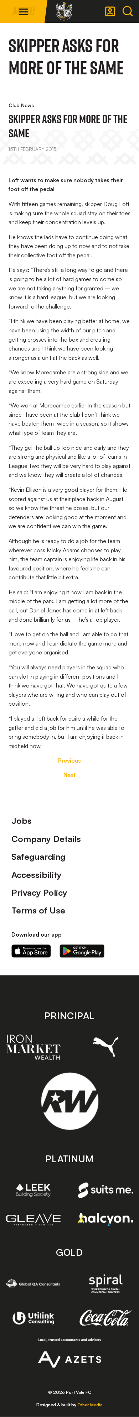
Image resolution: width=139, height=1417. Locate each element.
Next (69, 774)
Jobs (21, 820)
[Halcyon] (105, 1219)
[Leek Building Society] (33, 1190)
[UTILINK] (33, 1318)
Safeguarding (38, 856)
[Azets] (70, 1353)
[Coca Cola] (105, 1318)
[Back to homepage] (64, 11)
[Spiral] (105, 1283)
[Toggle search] (128, 11)
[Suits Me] (105, 1190)
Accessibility (36, 874)
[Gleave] (33, 1219)
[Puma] (105, 1047)
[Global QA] (33, 1283)
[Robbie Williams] (70, 1101)
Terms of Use (38, 910)
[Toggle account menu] (110, 11)
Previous (69, 760)
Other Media (90, 1404)
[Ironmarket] (33, 1047)
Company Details (46, 838)
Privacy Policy (39, 892)
